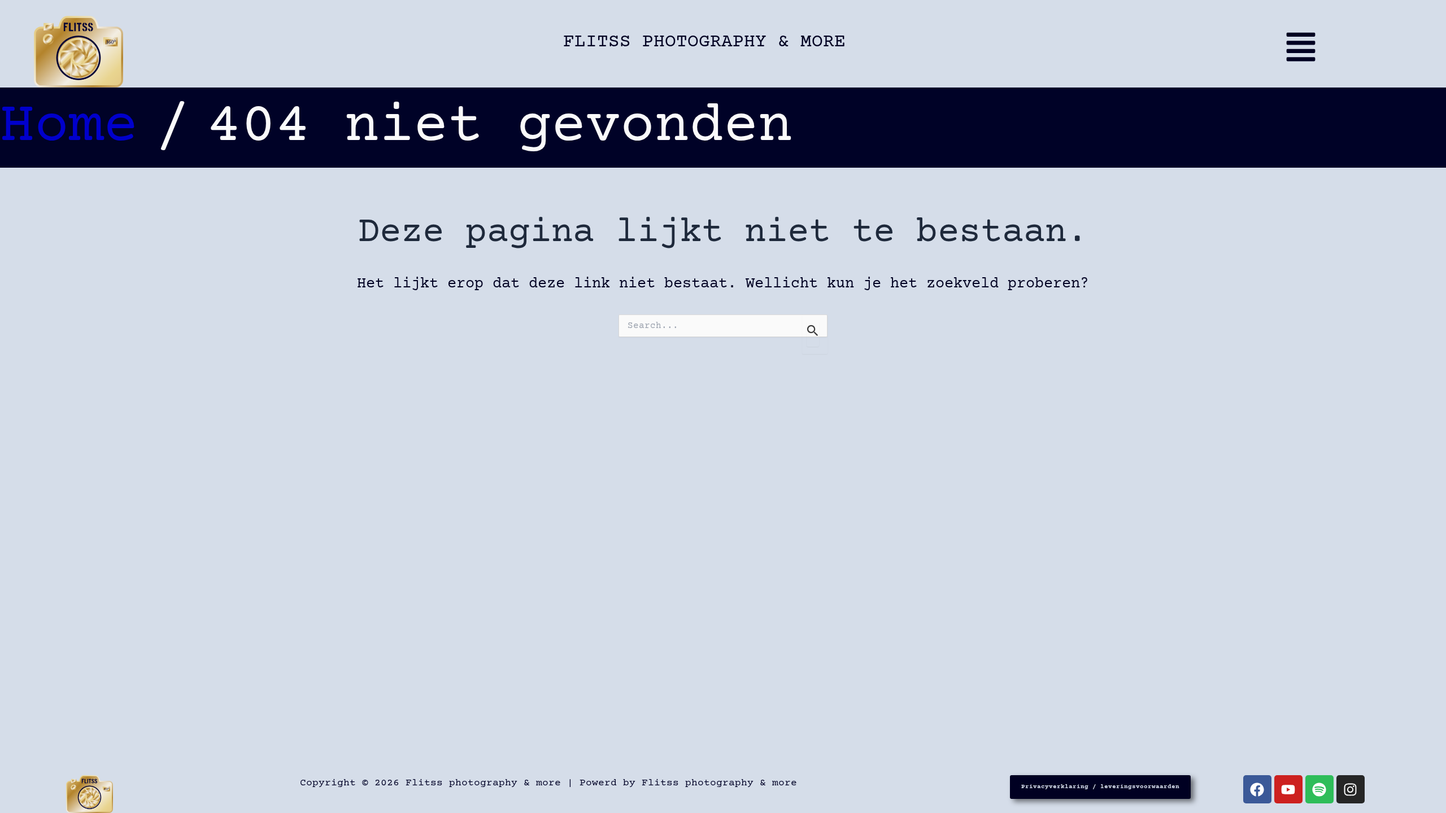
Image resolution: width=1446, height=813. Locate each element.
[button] (1282, 51)
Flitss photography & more (704, 42)
